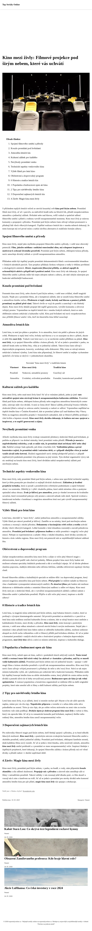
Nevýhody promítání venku (23, 162)
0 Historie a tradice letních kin (24, 180)
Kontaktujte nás (29, 791)
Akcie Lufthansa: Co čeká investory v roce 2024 (33, 888)
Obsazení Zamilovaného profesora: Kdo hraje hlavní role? (40, 858)
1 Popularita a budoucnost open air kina (29, 185)
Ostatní (87, 800)
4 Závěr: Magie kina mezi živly (25, 198)
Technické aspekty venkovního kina (27, 166)
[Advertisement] (46, 27)
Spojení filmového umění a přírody (27, 143)
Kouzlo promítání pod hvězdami (26, 148)
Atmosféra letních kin (21, 153)
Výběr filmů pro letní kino (23, 171)
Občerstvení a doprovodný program (27, 176)
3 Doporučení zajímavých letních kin (28, 194)
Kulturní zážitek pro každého (24, 157)
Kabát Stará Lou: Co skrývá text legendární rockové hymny (41, 829)
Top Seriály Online (11, 4)
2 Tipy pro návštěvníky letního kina (27, 189)
